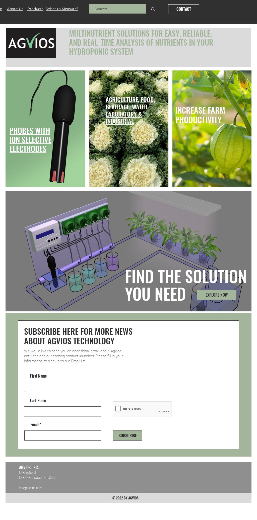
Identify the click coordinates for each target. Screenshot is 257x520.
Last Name (38, 400)
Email (34, 424)
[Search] (153, 9)
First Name (38, 376)
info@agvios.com (30, 488)
